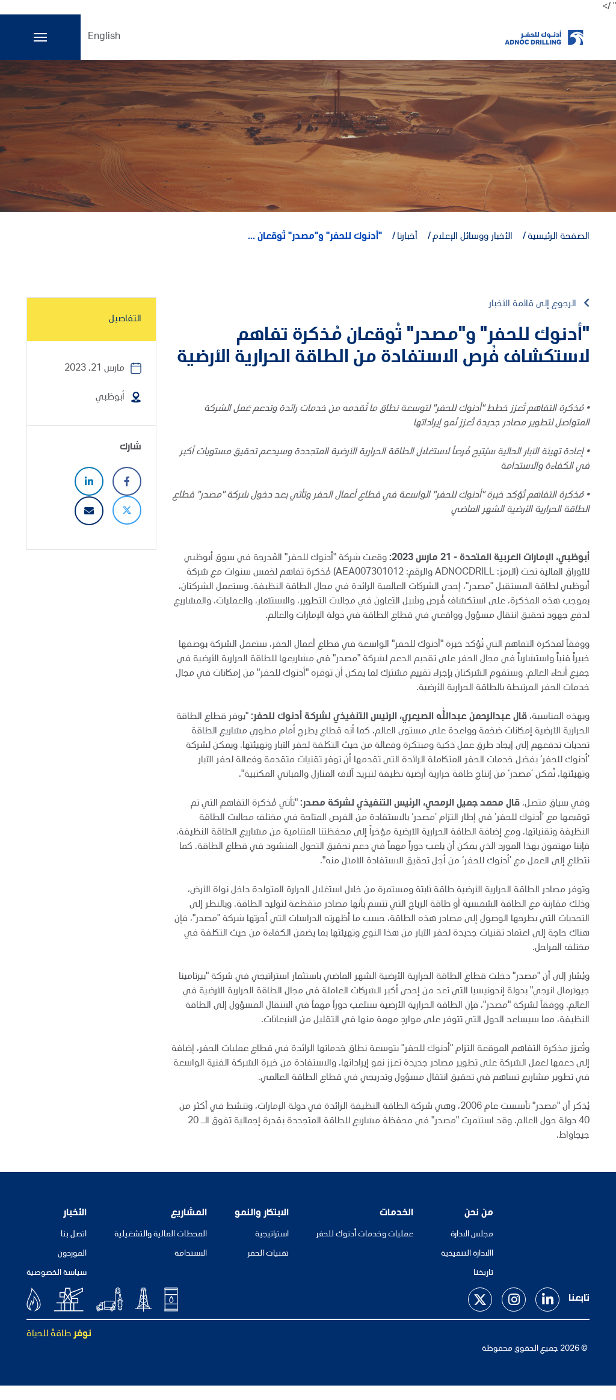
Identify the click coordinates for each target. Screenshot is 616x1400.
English (104, 37)
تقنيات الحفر (268, 1254)
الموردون (72, 1254)
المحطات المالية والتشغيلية (160, 1234)
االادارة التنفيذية (467, 1254)
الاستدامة (190, 1254)
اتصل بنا (74, 1234)
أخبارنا (407, 237)
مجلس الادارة (472, 1234)
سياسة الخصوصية (56, 1273)
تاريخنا (483, 1273)
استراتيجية (272, 1234)
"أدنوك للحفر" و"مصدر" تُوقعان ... (315, 237)
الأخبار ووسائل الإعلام (473, 237)
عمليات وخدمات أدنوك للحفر (364, 1234)
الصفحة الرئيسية (559, 237)
